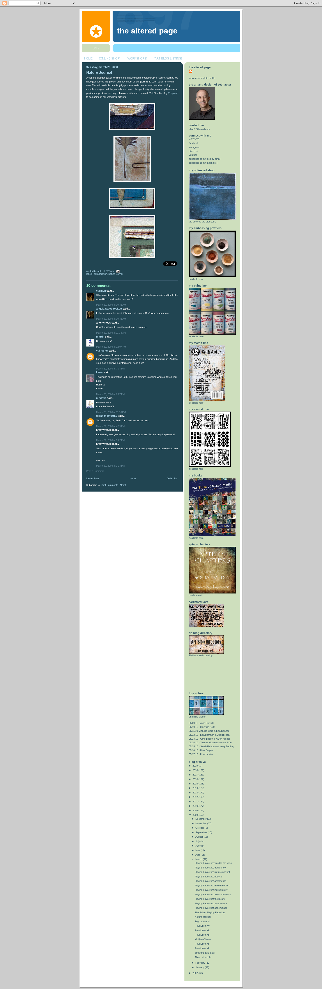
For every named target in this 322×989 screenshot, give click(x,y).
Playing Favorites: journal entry (211, 890)
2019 (195, 765)
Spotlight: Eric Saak (205, 952)
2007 (195, 973)
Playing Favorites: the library (210, 899)
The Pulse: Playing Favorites (210, 912)
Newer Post (92, 478)
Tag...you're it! (202, 921)
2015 (195, 783)
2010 (195, 806)
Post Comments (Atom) (113, 485)
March (199, 859)
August (199, 836)
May (198, 850)
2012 (195, 797)
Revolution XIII (202, 934)
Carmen (101, 290)
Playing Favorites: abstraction (210, 881)
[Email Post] (117, 271)
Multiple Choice (203, 939)
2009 (195, 810)
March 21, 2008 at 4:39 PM (110, 426)
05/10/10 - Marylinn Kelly (202, 727)
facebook (194, 143)
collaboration (100, 274)
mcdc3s (101, 398)
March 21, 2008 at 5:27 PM (110, 440)
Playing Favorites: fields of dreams (213, 894)
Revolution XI (202, 948)
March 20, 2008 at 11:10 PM (111, 412)
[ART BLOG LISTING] (168, 58)
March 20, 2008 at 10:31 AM (111, 304)
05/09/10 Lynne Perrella (201, 723)
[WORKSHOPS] (137, 58)
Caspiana (173, 93)
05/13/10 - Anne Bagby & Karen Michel (209, 738)
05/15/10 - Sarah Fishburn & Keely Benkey (211, 746)
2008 (195, 815)
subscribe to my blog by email (204, 159)
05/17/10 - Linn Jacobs (201, 754)
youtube (193, 155)
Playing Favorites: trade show (210, 867)
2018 (195, 770)
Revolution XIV (202, 930)
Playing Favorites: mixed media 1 (212, 885)
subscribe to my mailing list (203, 162)
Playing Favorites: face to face (211, 903)
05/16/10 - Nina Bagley (201, 750)
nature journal (115, 274)
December (201, 818)
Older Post (172, 478)
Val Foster (102, 350)
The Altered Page (147, 30)
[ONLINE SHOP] (109, 58)
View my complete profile (202, 78)
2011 (195, 801)
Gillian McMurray (106, 415)
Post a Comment (95, 471)
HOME (88, 58)
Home (133, 478)
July (197, 841)
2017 (195, 774)
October (200, 827)
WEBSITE (194, 139)
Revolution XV (202, 925)
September (201, 832)
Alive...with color (203, 957)
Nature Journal (99, 72)
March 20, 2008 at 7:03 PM (110, 368)
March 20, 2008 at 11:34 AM (111, 332)
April (198, 854)
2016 (195, 779)
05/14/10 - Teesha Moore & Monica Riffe (210, 742)
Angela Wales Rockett (109, 308)
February (200, 962)
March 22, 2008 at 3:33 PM (110, 465)
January (200, 967)
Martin (100, 336)
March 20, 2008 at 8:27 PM (110, 394)
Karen (99, 372)
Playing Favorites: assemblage (211, 908)
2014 (195, 788)
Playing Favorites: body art (209, 876)
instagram (194, 147)
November (201, 823)
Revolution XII (202, 943)
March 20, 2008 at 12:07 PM (111, 346)
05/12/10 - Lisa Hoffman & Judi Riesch (209, 734)
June (198, 845)
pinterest (193, 151)
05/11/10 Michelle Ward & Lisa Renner (209, 731)
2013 (195, 792)
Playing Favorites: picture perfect (212, 872)
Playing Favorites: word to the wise (213, 863)
